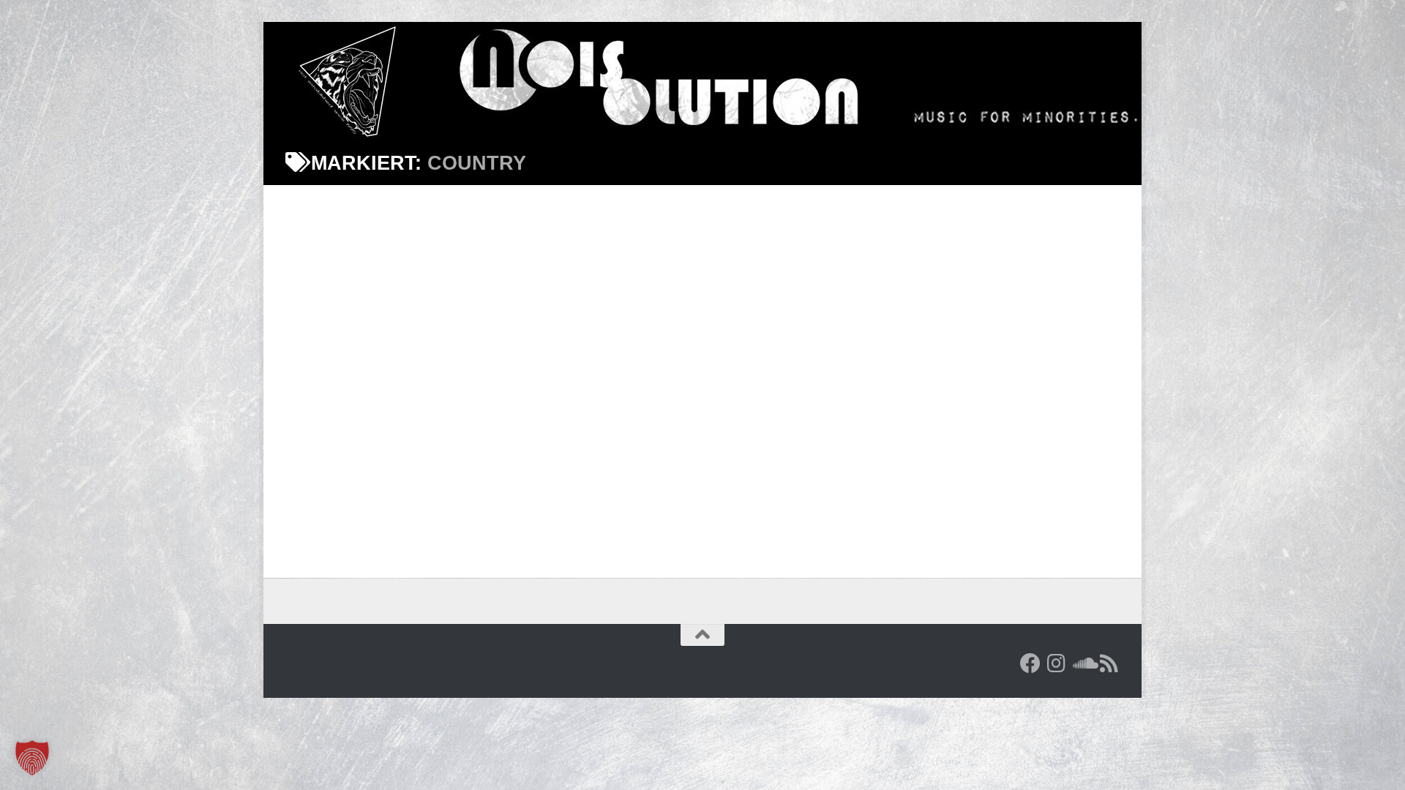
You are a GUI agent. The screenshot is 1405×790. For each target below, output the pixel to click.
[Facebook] (1030, 663)
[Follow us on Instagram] (1056, 663)
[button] (32, 758)
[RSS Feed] (1109, 663)
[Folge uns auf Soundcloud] (1083, 663)
